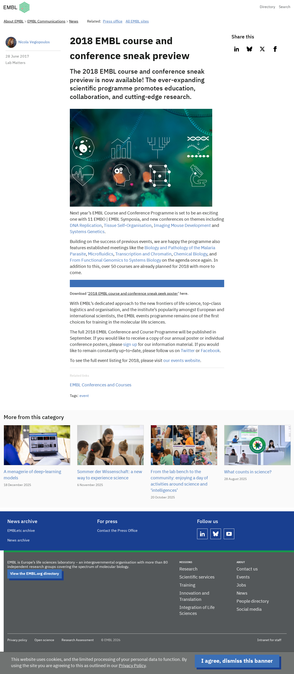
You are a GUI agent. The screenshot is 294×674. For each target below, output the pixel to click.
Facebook (210, 351)
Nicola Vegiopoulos (34, 42)
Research (188, 569)
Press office (112, 21)
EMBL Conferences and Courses (100, 385)
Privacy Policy (132, 666)
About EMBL (14, 21)
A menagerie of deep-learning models (32, 475)
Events (243, 577)
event (84, 396)
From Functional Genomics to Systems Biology (115, 260)
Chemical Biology (190, 254)
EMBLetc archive (21, 531)
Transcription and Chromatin (143, 254)
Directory (267, 7)
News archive (18, 540)
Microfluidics (100, 254)
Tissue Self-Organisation (128, 225)
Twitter (188, 351)
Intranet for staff (269, 640)
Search (284, 7)
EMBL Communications (46, 21)
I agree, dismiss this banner (237, 661)
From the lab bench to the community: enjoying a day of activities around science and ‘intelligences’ (179, 481)
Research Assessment (78, 640)
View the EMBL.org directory (34, 574)
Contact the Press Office (117, 531)
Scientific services (197, 577)
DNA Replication (86, 225)
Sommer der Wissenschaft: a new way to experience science (109, 475)
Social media (249, 609)
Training (187, 585)
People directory (253, 601)
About (241, 562)
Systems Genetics (87, 232)
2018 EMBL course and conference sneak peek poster (133, 294)
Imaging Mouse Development (182, 225)
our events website (181, 361)
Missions (185, 562)
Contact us (247, 569)
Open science (44, 640)
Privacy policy (17, 640)
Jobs (241, 585)
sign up (130, 344)
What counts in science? (247, 472)
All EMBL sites (137, 21)
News (73, 21)
